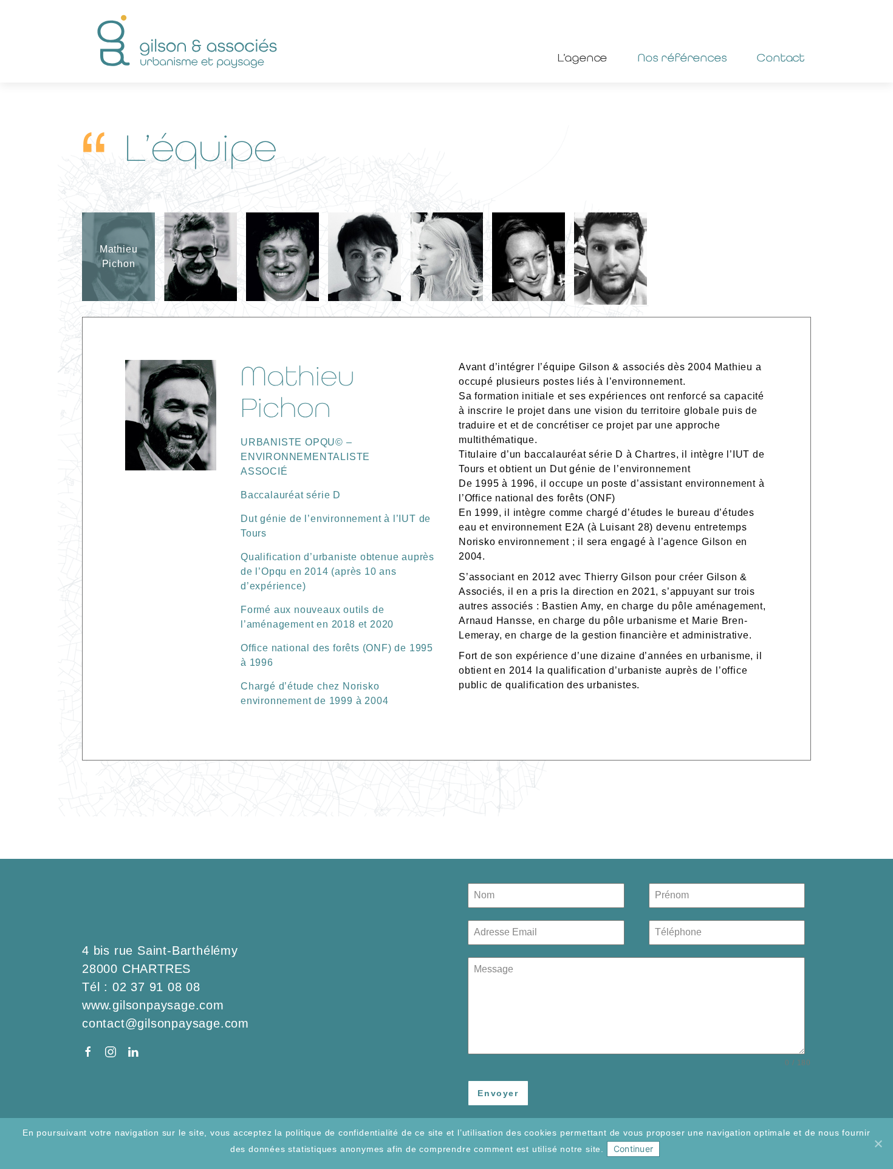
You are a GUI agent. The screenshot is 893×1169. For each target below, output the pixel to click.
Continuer (633, 1149)
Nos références (682, 57)
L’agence (582, 57)
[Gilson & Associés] (188, 41)
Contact (781, 57)
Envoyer (497, 1093)
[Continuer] (878, 1143)
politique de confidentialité (342, 1132)
